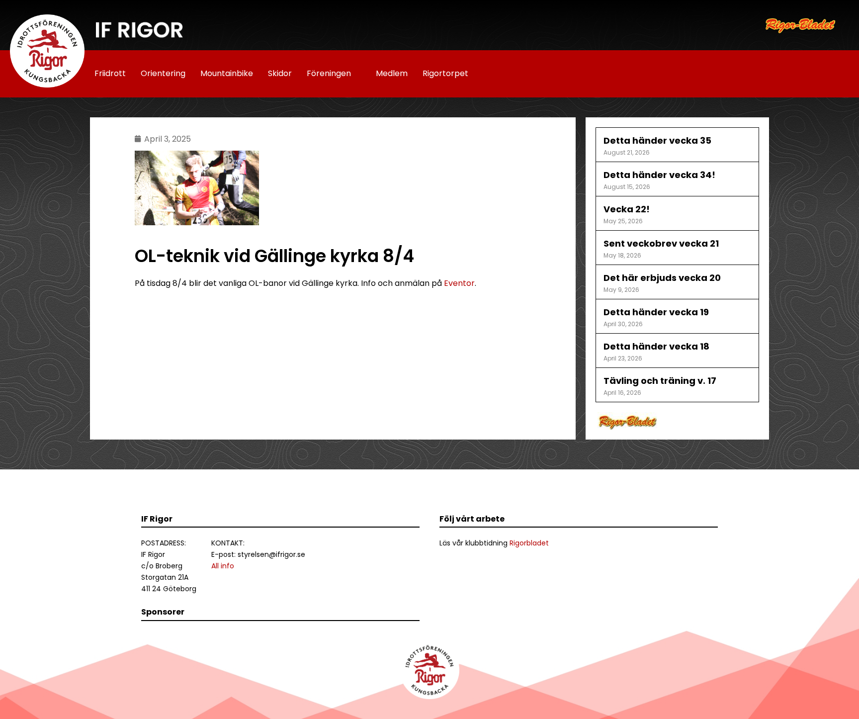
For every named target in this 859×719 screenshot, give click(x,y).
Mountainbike (226, 73)
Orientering (163, 73)
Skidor (280, 73)
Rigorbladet (529, 543)
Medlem (392, 73)
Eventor (459, 283)
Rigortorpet (445, 73)
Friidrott (110, 73)
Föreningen (329, 73)
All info (222, 566)
